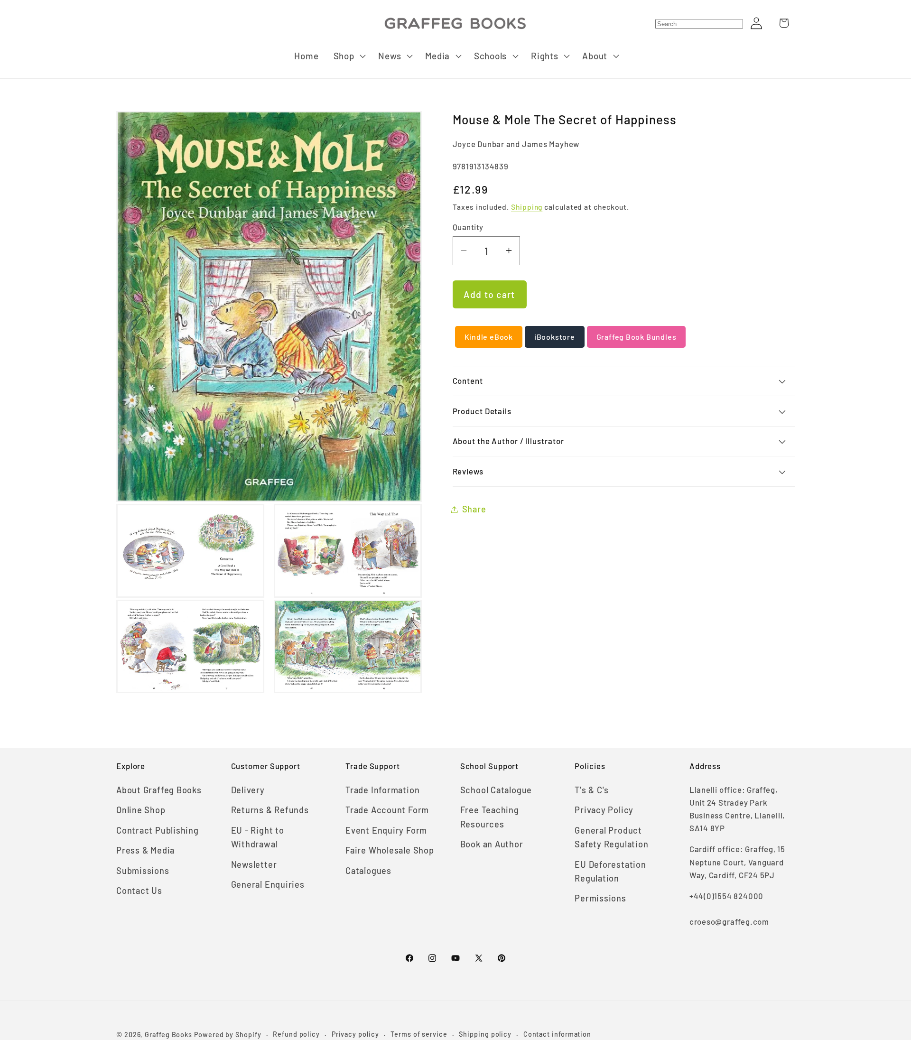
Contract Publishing (157, 830)
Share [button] (474, 509)
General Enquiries (268, 884)
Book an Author (491, 844)
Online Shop (141, 810)
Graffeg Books (168, 1035)
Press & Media (145, 850)
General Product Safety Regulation (611, 837)
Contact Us (139, 890)
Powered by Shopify (227, 1035)
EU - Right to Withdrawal (257, 837)
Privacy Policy (604, 810)
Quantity (468, 227)
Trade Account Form (387, 810)
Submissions (142, 870)
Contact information (557, 1034)
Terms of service (418, 1034)
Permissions (600, 898)
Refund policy (296, 1034)
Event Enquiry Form (386, 830)
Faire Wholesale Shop (389, 850)
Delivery (248, 790)
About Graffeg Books (159, 790)
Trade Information (382, 790)
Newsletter (254, 864)
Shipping (526, 206)
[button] (348, 56)
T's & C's (592, 790)
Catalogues (368, 870)
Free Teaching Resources (489, 817)
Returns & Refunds (270, 810)
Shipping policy (485, 1034)
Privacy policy (355, 1034)
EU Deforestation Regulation (610, 871)
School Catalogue (496, 790)
